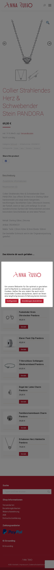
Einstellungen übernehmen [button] (32, 301)
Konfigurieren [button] (12, 301)
